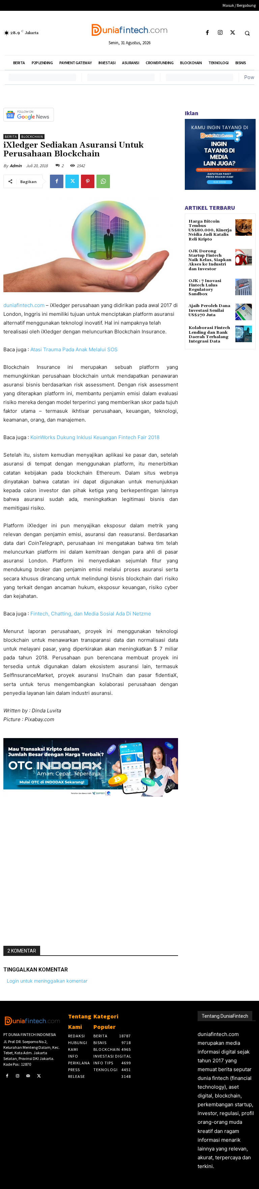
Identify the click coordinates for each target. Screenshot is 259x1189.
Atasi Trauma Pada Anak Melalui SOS (74, 349)
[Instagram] (220, 32)
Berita (11, 136)
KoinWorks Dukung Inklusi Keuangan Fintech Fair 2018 (95, 437)
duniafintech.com (24, 305)
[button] (247, 33)
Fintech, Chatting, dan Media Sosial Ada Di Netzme (90, 613)
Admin (16, 166)
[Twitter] (232, 32)
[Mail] (28, 1076)
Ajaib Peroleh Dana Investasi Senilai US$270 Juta (209, 310)
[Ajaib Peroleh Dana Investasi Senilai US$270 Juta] (243, 312)
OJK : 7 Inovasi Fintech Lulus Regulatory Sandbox (205, 287)
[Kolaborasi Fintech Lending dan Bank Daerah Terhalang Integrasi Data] (243, 334)
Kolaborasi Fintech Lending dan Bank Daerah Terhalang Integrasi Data (209, 334)
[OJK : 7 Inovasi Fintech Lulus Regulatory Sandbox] (243, 287)
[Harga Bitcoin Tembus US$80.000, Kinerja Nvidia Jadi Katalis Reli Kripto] (243, 227)
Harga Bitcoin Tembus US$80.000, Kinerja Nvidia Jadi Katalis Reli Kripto (210, 230)
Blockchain (32, 136)
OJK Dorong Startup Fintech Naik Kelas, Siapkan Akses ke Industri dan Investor (210, 260)
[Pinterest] (87, 181)
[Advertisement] (90, 868)
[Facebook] (207, 32)
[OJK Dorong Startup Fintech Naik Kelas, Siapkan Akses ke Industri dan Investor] (243, 257)
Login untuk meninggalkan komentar (47, 981)
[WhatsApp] (103, 181)
